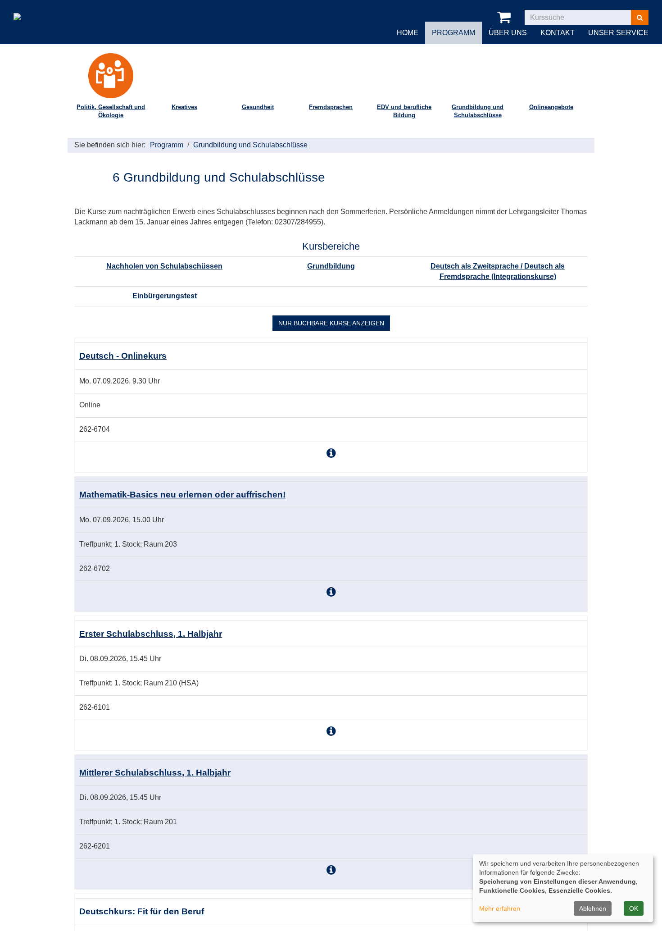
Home (407, 33)
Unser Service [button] (618, 33)
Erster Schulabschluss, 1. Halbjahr (150, 634)
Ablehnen (592, 908)
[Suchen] (639, 17)
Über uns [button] (508, 33)
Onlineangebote (551, 107)
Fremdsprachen (331, 107)
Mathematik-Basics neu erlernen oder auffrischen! (182, 494)
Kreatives (184, 107)
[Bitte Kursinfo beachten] (331, 453)
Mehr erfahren (499, 908)
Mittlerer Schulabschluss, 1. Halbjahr (155, 772)
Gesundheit (258, 107)
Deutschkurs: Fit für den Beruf (141, 911)
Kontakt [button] (557, 33)
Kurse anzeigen (331, 323)
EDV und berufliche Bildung (404, 111)
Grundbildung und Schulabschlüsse (477, 111)
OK (633, 908)
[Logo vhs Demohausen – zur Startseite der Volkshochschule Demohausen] (54, 11)
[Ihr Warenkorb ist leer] (505, 17)
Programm (166, 145)
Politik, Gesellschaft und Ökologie (111, 111)
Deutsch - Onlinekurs (123, 356)
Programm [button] (453, 33)
